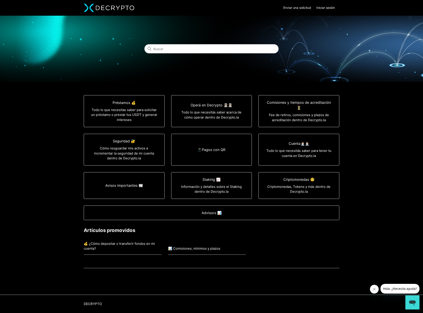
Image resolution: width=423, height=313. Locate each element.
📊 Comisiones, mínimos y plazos (194, 248)
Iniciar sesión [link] (325, 7)
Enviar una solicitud (297, 7)
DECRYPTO (93, 304)
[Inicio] (109, 8)
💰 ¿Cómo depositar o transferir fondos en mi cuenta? (119, 246)
